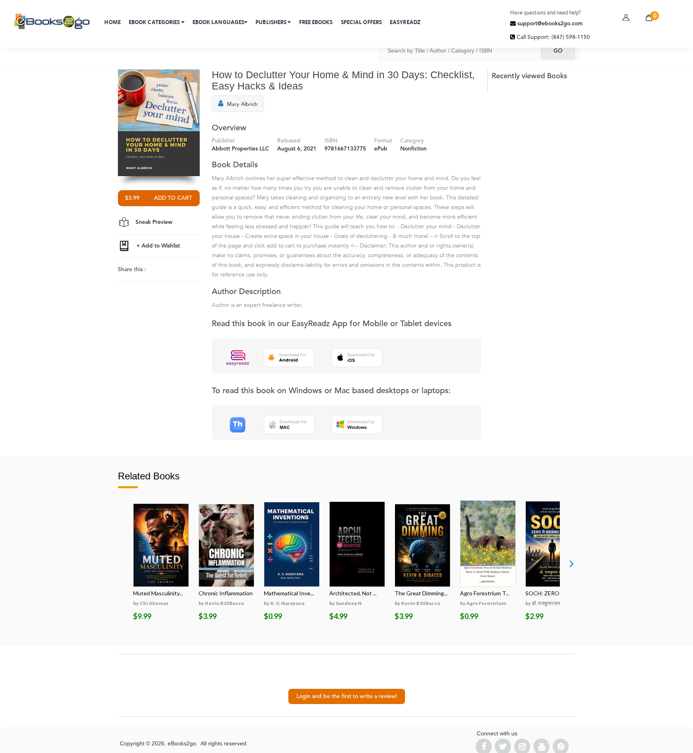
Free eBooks (316, 22)
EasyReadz (405, 22)
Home (112, 22)
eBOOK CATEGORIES (155, 22)
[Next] (571, 563)
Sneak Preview (153, 222)
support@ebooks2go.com (549, 23)
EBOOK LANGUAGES (218, 22)
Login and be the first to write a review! (346, 696)
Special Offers (361, 22)
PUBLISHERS (271, 22)
